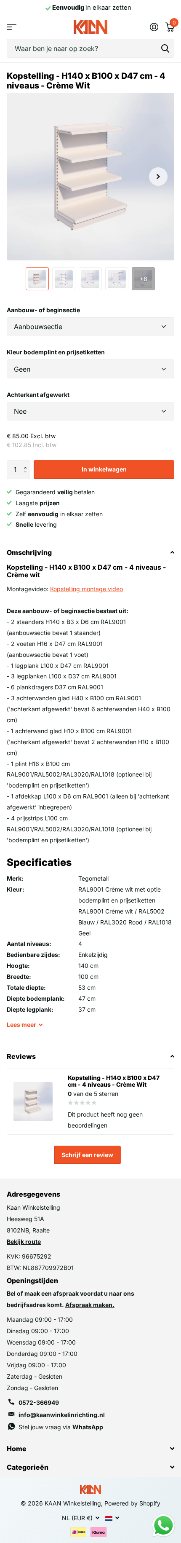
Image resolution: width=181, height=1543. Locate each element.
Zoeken (165, 48)
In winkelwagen (104, 469)
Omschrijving (29, 552)
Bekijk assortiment (11, 27)
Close (90, 1448)
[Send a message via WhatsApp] (163, 1525)
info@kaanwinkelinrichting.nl (62, 1414)
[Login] (153, 27)
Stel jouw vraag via (61, 1426)
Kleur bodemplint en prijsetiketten (56, 352)
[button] (27, 462)
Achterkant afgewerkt (38, 394)
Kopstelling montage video (86, 588)
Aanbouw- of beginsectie (43, 309)
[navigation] (37, 278)
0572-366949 (39, 1402)
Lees (21, 1024)
